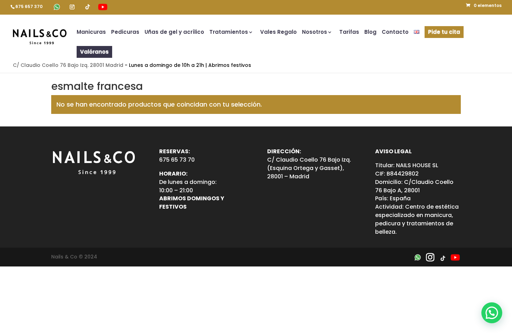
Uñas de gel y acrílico (174, 33)
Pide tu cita (444, 32)
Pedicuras (125, 33)
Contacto (395, 33)
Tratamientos (228, 33)
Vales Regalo (278, 33)
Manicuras (91, 33)
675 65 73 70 (177, 160)
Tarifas (349, 33)
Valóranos (94, 51)
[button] (491, 312)
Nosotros (314, 33)
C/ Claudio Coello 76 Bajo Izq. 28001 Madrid (68, 65)
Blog (370, 33)
